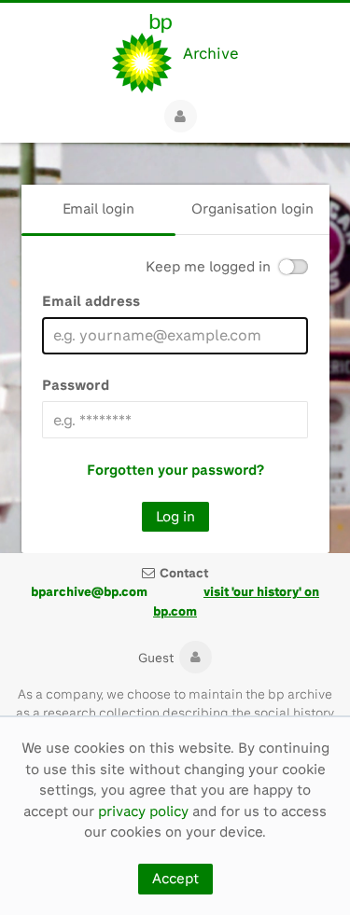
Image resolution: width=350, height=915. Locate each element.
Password (75, 385)
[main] (175, 348)
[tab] (98, 209)
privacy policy (143, 811)
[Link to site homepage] (142, 53)
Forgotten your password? (175, 470)
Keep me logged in (208, 267)
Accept (175, 878)
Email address (91, 301)
